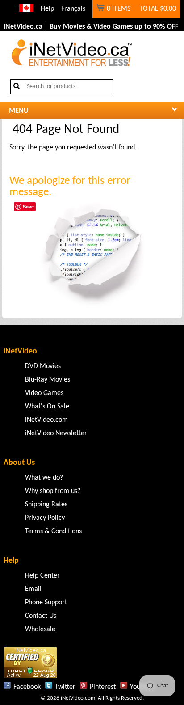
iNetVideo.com (46, 420)
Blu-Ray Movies (47, 379)
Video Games (44, 393)
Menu (18, 111)
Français (73, 9)
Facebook (27, 687)
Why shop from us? (52, 491)
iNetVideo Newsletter (56, 433)
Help (47, 9)
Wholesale (40, 629)
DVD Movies (43, 366)
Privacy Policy (45, 518)
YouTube (142, 687)
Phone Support (46, 602)
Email (33, 589)
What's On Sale (47, 406)
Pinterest (103, 687)
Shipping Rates (46, 504)
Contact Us (40, 616)
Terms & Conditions (53, 531)
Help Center (42, 575)
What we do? (44, 477)
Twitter (65, 687)
